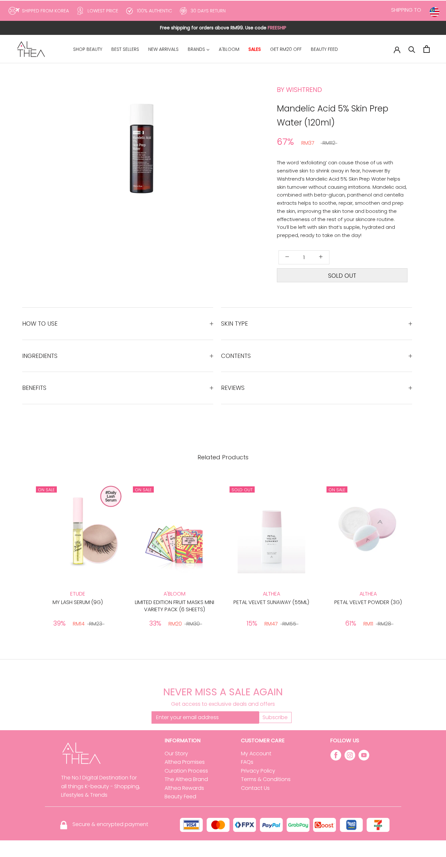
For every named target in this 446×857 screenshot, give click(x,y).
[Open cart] (426, 49)
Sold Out (342, 276)
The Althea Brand (186, 779)
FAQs (247, 762)
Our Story (176, 753)
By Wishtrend (299, 89)
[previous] (112, 160)
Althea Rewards (184, 788)
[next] (186, 160)
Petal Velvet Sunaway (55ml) (271, 602)
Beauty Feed (180, 796)
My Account (256, 753)
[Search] (411, 49)
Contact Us (255, 788)
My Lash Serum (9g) (78, 602)
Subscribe (275, 717)
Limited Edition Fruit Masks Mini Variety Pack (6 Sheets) (174, 605)
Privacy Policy (258, 771)
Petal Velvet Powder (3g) (368, 602)
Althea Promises (185, 762)
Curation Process (186, 771)
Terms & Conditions (266, 779)
